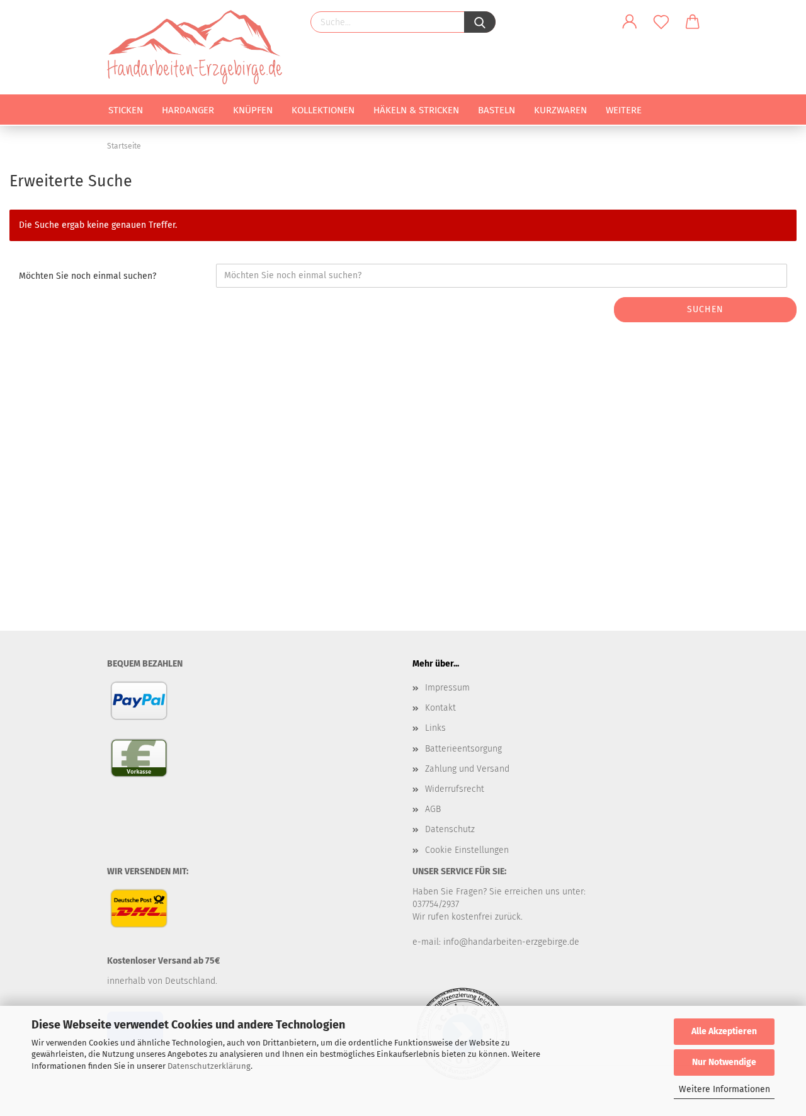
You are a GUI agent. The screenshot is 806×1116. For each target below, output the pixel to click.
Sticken (125, 110)
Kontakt (440, 707)
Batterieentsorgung (463, 748)
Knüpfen (253, 110)
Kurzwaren (560, 110)
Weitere (624, 110)
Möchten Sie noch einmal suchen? (87, 276)
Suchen (705, 309)
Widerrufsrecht (454, 789)
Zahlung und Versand (467, 769)
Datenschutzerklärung (209, 1066)
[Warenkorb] (692, 22)
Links (435, 728)
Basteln (496, 110)
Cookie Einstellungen (467, 850)
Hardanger (188, 110)
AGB (433, 809)
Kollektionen (323, 110)
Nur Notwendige (724, 1062)
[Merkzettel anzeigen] (661, 22)
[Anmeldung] (629, 22)
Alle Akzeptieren (724, 1031)
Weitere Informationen (724, 1089)
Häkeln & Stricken (416, 110)
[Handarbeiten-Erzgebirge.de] (199, 47)
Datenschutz (450, 829)
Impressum (447, 687)
